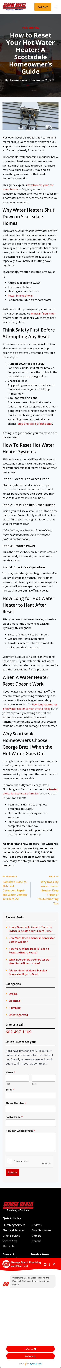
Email (10, 1089)
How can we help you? (20, 1130)
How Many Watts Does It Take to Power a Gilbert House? (29, 950)
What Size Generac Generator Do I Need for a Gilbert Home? (30, 961)
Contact (36, 1241)
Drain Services (11, 1235)
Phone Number (16, 1103)
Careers (36, 1235)
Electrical (14, 1000)
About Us (8, 1246)
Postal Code (14, 1117)
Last (34, 1083)
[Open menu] (55, 6)
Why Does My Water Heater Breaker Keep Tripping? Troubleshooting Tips (47, 890)
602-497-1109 (19, 1032)
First (8, 1083)
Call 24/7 (43, 7)
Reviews (37, 1225)
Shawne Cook (18, 80)
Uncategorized (18, 1015)
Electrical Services (13, 1230)
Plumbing (30, 28)
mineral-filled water (43, 313)
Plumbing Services (14, 1225)
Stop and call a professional (35, 423)
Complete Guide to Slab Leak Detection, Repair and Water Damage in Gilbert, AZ (15, 888)
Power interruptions (20, 295)
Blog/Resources (41, 1230)
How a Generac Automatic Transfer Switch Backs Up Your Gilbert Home (30, 929)
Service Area (10, 1241)
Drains (13, 994)
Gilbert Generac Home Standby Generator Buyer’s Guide (28, 972)
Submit (12, 1172)
